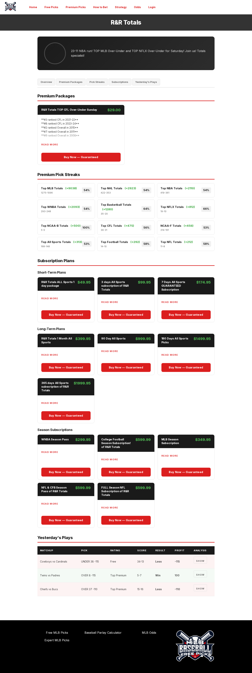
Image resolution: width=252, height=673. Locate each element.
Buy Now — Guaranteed (81, 157)
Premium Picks (76, 7)
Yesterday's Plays (146, 81)
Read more (49, 144)
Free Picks (51, 7)
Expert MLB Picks (56, 640)
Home (33, 7)
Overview (46, 81)
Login (152, 7)
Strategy (121, 7)
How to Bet (100, 7)
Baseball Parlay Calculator (103, 632)
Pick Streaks (97, 81)
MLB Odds (149, 632)
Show (200, 561)
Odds (137, 7)
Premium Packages (70, 81)
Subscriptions (120, 81)
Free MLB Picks (57, 632)
